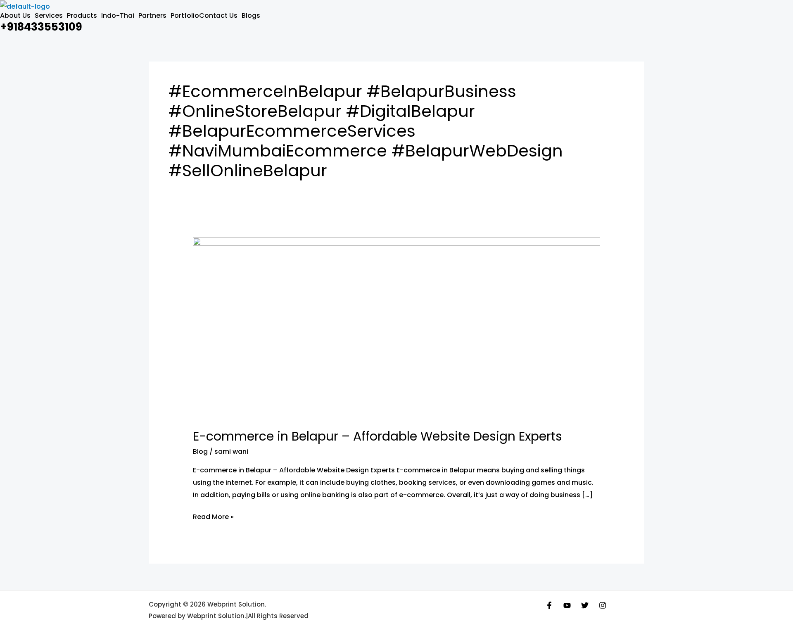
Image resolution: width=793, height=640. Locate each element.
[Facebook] (549, 605)
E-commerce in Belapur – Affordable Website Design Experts (377, 436)
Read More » (213, 516)
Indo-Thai (117, 15)
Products (82, 15)
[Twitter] (585, 605)
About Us (15, 15)
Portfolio (185, 15)
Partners (152, 15)
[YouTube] (567, 605)
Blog (200, 451)
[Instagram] (602, 605)
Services (49, 15)
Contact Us (218, 15)
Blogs (251, 15)
